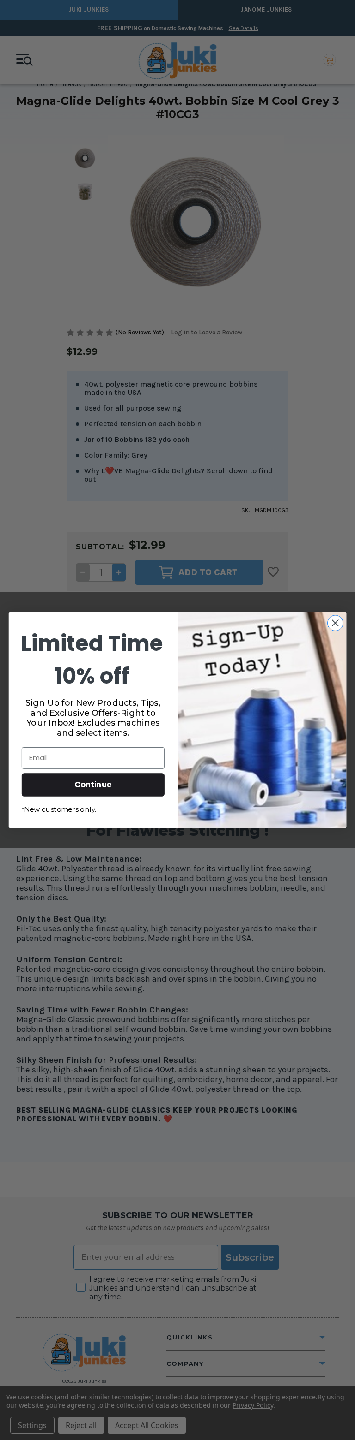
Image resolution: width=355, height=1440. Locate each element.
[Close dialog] (335, 623)
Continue (93, 784)
